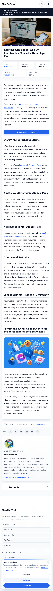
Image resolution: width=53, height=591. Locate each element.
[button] (26, 352)
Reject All (26, 575)
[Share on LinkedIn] (21, 431)
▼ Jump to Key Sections (26, 132)
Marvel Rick (9, 75)
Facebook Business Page (30, 165)
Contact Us (9, 535)
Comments (12, 486)
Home (5, 10)
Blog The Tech (8, 4)
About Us (8, 530)
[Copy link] (37, 431)
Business (13, 10)
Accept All (27, 585)
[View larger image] (26, 32)
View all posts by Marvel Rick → (16, 477)
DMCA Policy (9, 557)
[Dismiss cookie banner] (49, 562)
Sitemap (7, 545)
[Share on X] (10, 431)
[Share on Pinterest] (32, 431)
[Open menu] (48, 4)
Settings (26, 580)
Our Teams (8, 540)
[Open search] (42, 4)
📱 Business (40, 424)
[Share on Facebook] (16, 431)
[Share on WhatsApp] (27, 431)
